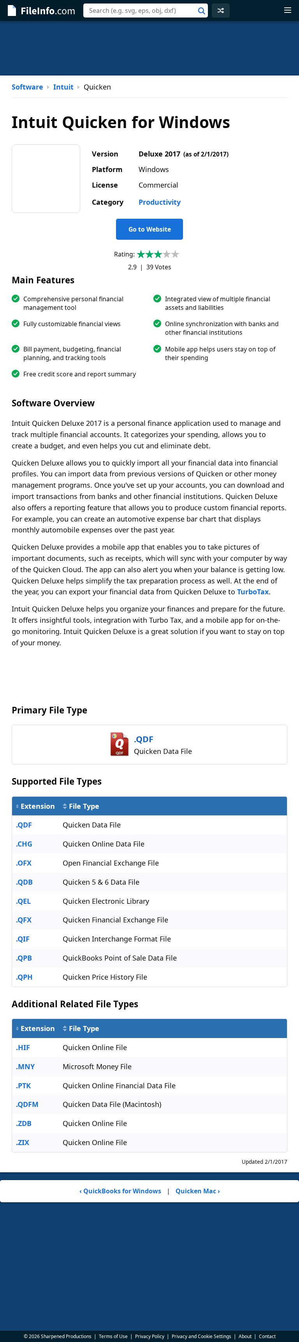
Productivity (160, 202)
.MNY (25, 1066)
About (245, 1336)
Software (27, 86)
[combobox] (145, 11)
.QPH (24, 977)
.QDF (24, 824)
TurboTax (253, 591)
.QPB (24, 958)
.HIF (23, 1047)
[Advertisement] (149, 48)
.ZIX (22, 1142)
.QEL (23, 901)
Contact (267, 1336)
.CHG (24, 843)
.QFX (24, 919)
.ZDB (24, 1123)
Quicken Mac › (198, 1191)
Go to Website (149, 229)
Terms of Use (113, 1336)
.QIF (23, 938)
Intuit (63, 86)
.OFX (24, 863)
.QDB (24, 882)
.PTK (23, 1085)
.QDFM (27, 1104)
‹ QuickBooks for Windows (120, 1191)
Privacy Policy (149, 1336)
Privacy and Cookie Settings (201, 1336)
